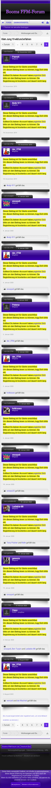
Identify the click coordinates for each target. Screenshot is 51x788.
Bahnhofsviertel (21, 23)
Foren (8, 23)
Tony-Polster (12, 543)
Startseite (3, 22)
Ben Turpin (16, 649)
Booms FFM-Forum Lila (10, 747)
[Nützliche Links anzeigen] (47, 33)
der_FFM (16, 149)
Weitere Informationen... (31, 784)
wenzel (10, 701)
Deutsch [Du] (26, 747)
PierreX (15, 57)
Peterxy (16, 305)
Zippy (15, 610)
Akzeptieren (16, 784)
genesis (16, 558)
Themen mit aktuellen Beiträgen (16, 27)
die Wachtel (22, 701)
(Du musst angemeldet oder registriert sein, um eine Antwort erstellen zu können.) (25, 718)
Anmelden (43, 22)
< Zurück (6, 44)
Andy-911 (16, 103)
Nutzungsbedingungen (16, 750)
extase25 (11, 491)
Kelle (24, 543)
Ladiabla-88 (17, 507)
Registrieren (47, 22)
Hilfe (46, 750)
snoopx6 (16, 201)
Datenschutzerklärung (35, 750)
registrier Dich (39, 75)
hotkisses (11, 393)
